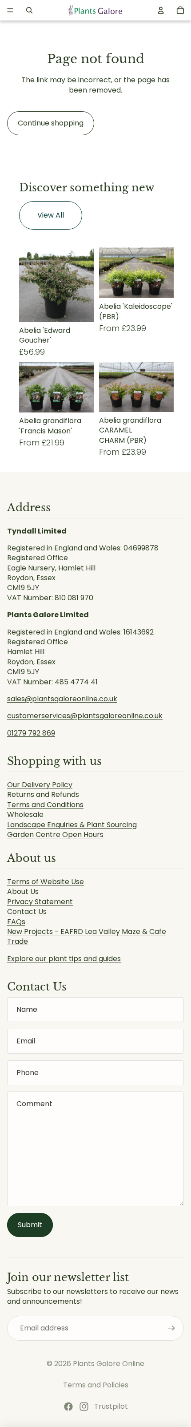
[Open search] (29, 10)
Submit (30, 1225)
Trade (17, 941)
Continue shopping (51, 123)
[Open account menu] (161, 10)
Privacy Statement (40, 902)
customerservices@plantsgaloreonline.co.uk (85, 716)
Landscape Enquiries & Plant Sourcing (72, 825)
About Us (23, 891)
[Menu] (10, 10)
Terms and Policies (95, 1385)
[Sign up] (171, 1328)
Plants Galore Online (108, 1363)
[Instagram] (84, 1406)
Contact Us (27, 911)
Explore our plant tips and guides (64, 959)
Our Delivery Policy (39, 785)
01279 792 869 (31, 733)
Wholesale (25, 814)
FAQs (16, 922)
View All (50, 215)
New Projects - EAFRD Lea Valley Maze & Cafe (86, 931)
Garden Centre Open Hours (55, 834)
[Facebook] (68, 1406)
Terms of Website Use (45, 882)
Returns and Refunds (43, 794)
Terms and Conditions (45, 805)
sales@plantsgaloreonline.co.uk (62, 699)
